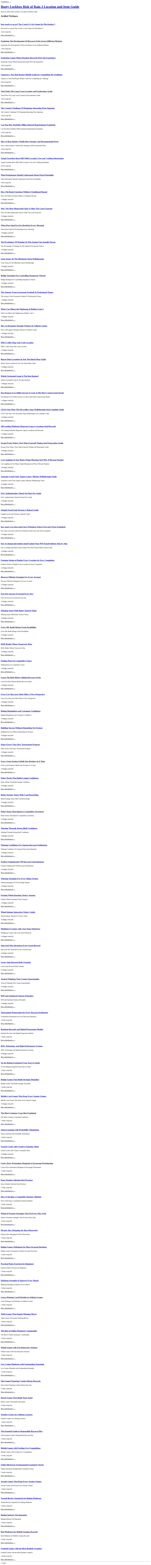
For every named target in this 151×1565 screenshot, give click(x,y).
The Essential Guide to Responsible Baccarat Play (22, 1431)
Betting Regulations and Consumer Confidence (20, 711)
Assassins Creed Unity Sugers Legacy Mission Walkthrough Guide (29, 477)
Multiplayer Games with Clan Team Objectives (20, 929)
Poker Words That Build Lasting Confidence (20, 778)
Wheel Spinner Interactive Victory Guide (18, 912)
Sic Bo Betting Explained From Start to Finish (20, 1063)
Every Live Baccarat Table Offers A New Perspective (23, 694)
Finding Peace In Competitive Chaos (16, 661)
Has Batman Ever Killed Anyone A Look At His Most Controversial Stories (32, 393)
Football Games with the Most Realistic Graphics (21, 1548)
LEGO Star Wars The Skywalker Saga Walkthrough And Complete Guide (32, 409)
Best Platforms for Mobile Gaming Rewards (19, 1532)
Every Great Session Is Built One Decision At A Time (23, 761)
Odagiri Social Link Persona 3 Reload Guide (20, 510)
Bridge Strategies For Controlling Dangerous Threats (23, 276)
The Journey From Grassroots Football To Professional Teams (27, 292)
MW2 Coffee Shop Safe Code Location (17, 343)
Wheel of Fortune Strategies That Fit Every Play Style (23, 1213)
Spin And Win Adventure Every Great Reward (20, 945)
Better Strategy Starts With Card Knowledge (20, 795)
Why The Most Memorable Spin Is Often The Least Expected (26, 209)
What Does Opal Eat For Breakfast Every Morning (22, 225)
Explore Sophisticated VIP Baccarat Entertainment (22, 862)
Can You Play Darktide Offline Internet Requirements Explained (28, 125)
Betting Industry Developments (14, 1515)
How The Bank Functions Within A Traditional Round (24, 192)
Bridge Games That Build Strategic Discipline (20, 1080)
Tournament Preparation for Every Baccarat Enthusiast (24, 1012)
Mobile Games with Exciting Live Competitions (21, 1448)
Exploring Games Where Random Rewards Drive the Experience (28, 58)
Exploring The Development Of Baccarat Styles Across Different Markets (31, 41)
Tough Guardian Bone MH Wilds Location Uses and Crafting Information (32, 158)
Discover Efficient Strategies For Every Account (21, 577)
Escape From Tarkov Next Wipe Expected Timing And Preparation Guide (32, 443)
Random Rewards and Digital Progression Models (22, 1029)
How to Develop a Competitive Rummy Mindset (21, 1197)
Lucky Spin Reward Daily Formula (16, 962)
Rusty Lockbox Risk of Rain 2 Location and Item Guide (40, 7)
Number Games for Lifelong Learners (17, 1415)
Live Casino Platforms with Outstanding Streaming (22, 1364)
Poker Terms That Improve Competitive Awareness (22, 812)
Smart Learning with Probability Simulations (20, 1130)
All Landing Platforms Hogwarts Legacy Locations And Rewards (28, 426)
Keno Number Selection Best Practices (17, 1180)
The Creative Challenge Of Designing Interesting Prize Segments (28, 108)
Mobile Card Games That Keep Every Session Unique (23, 1096)
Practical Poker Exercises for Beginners (17, 1264)
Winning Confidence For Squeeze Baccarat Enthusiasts (24, 845)
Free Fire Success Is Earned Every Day (17, 594)
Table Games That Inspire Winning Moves (19, 1314)
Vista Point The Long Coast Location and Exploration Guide (26, 91)
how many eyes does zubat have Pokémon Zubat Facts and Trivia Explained (33, 527)
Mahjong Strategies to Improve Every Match (20, 1280)
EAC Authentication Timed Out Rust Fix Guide (21, 493)
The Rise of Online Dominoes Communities (19, 1331)
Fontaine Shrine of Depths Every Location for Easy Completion (27, 560)
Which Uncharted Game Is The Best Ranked (19, 376)
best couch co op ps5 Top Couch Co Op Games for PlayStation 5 (28, 24)
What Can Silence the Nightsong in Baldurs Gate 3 (22, 309)
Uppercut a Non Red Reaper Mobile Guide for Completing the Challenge (31, 75)
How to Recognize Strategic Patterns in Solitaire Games (24, 326)
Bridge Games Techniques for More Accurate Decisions (24, 1247)
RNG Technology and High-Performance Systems (22, 1046)
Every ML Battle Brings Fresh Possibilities (18, 627)
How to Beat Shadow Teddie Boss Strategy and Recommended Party (30, 142)
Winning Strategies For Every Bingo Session (19, 879)
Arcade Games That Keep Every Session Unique (21, 1481)
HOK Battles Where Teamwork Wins (16, 644)
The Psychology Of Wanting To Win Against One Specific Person (28, 242)
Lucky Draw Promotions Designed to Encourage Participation (27, 1163)
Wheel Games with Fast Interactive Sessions (19, 1348)
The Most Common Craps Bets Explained (18, 1113)
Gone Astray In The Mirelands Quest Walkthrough (22, 259)
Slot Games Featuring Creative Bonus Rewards (21, 1381)
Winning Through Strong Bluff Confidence (19, 828)
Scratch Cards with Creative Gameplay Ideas (20, 1147)
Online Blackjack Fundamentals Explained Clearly (22, 1465)
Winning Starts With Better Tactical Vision (19, 611)
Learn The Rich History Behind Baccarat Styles (21, 677)
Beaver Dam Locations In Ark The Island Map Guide (23, 359)
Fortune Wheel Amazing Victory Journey (18, 895)
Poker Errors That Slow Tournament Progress (20, 745)
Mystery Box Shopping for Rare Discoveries (19, 1230)
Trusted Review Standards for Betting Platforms (21, 1498)
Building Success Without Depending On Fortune (21, 728)
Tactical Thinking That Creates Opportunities (20, 979)
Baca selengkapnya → (8, 35)
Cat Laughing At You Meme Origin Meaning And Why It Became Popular (32, 460)
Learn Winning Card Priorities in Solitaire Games (22, 1297)
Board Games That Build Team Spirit (17, 1398)
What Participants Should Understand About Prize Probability (27, 175)
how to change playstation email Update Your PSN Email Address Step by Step (34, 544)
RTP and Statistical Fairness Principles (17, 996)
